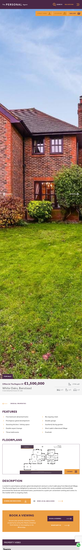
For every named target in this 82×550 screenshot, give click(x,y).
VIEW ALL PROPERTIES (18, 403)
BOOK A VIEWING (55, 518)
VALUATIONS (69, 4)
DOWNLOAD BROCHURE (12, 501)
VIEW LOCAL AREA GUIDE (46, 501)
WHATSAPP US (56, 525)
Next (74, 194)
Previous (7, 194)
